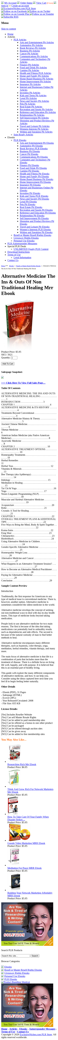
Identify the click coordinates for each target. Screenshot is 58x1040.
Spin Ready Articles (23, 134)
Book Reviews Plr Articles (33, 48)
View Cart (41, 3)
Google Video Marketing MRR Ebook (26, 843)
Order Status (26, 3)
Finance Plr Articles (29, 64)
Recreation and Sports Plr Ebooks (36, 210)
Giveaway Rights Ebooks (26, 238)
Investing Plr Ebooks (30, 193)
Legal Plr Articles (28, 98)
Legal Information (22, 257)
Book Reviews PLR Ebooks (34, 148)
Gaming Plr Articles (29, 70)
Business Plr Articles (30, 50)
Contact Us (12, 260)
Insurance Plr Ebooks (30, 185)
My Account (10, 3)
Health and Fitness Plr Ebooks (34, 173)
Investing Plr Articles (30, 92)
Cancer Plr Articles (29, 53)
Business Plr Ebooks (30, 151)
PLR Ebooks (20, 140)
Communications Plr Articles (34, 56)
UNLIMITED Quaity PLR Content (31, 249)
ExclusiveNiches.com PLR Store (36, 1034)
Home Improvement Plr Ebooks (35, 182)
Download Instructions (18, 252)
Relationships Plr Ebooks (32, 215)
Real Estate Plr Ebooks (31, 207)
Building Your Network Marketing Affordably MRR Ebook (29, 894)
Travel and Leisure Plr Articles (34, 126)
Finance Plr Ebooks (29, 165)
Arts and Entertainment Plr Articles (37, 42)
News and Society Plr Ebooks (34, 199)
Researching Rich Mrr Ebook (21, 764)
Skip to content (8, 28)
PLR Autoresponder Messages (22, 243)
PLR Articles (20, 39)
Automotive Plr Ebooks (31, 145)
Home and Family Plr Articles (34, 76)
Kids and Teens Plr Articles (33, 95)
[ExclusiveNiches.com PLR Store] (18, 8)
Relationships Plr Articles (32, 115)
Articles (13, 1029)
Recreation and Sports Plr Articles (36, 109)
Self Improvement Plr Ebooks (34, 218)
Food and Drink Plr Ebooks (33, 168)
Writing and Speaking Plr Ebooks (36, 232)
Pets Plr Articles (27, 104)
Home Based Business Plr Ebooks (36, 179)
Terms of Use (14, 254)
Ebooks (11, 266)
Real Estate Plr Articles (31, 106)
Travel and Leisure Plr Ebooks (34, 226)
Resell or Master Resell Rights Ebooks (32, 235)
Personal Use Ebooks (24, 240)
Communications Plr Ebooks (34, 157)
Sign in (4, 5)
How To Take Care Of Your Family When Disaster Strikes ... (28, 818)
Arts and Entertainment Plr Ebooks (37, 143)
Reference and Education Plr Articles (38, 112)
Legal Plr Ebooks (28, 201)
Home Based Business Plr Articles (36, 78)
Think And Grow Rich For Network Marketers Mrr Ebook (30, 790)
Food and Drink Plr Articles (33, 67)
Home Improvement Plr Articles (35, 81)
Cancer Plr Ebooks (29, 154)
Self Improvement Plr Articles (34, 118)
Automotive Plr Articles (31, 45)
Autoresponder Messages (42, 1029)
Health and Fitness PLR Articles (35, 73)
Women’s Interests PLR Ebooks (35, 229)
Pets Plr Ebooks (27, 204)
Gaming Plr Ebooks (29, 171)
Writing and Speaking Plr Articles (36, 131)
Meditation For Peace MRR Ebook (24, 868)
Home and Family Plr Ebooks (34, 176)
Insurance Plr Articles (30, 84)
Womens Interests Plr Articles (34, 129)
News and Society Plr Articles (34, 101)
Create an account (20, 5)
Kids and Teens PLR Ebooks (34, 196)
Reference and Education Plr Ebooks (38, 212)
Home (10, 34)
